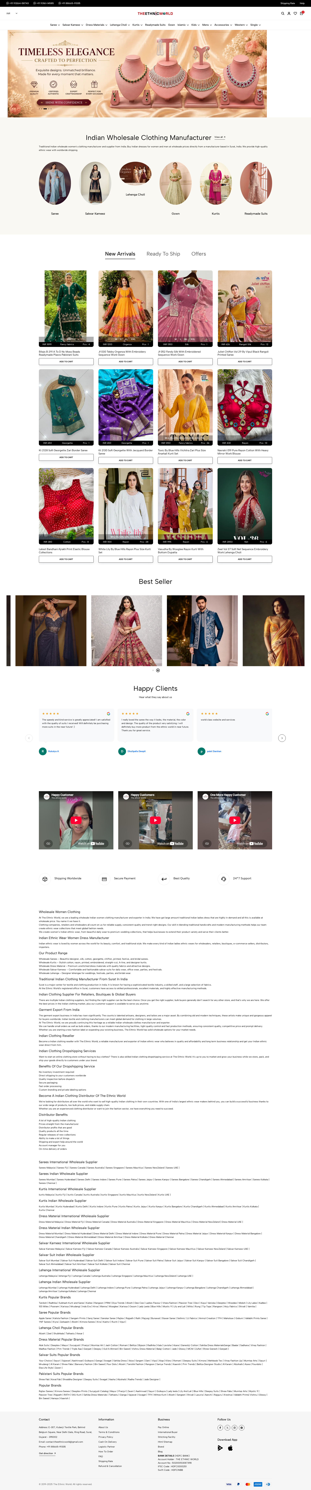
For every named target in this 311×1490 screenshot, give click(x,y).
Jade (174, 1349)
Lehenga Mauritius (143, 1276)
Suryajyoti (75, 1345)
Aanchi (208, 1394)
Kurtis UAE (163, 1194)
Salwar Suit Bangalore (217, 1260)
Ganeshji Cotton (189, 1345)
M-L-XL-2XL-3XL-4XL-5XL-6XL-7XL (185, 438)
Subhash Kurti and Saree (71, 1303)
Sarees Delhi (83, 1179)
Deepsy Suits (190, 1360)
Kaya (203, 1303)
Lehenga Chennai (87, 1291)
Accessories (221, 24)
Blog (160, 1451)
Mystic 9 (167, 1306)
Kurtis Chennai (46, 1210)
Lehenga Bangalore (195, 1287)
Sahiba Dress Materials (212, 1345)
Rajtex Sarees (46, 1391)
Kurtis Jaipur (140, 1206)
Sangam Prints (78, 1318)
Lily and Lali (179, 1306)
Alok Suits (44, 1345)
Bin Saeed (125, 1349)
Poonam (55, 1306)
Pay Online (163, 1427)
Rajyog (145, 1318)
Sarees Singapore (115, 1167)
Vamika (251, 1306)
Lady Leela (144, 1306)
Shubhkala (58, 1333)
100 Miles (44, 1306)
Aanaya (54, 1398)
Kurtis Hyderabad (65, 1206)
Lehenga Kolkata (67, 1291)
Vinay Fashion (258, 1345)
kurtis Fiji (61, 1194)
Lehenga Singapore (122, 1276)
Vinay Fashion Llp (233, 1360)
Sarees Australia (95, 1167)
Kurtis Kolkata (250, 1206)
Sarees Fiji (62, 1167)
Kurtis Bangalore (173, 1206)
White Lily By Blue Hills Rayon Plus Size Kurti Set (124, 551)
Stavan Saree (168, 1318)
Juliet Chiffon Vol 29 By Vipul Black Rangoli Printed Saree (243, 353)
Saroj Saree (93, 1318)
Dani (147, 1360)
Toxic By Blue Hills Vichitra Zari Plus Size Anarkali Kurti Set (182, 452)
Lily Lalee (252, 1303)
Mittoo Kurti (160, 1394)
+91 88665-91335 (56, 1446)
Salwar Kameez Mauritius (182, 1249)
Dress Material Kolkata (136, 1237)
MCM (190, 1349)
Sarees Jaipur (146, 1179)
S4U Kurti (77, 1394)
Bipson (141, 1345)
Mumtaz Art (97, 1345)
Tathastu (70, 1333)
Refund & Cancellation (110, 1466)
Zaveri (58, 1367)
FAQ (100, 1456)
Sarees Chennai (47, 1183)
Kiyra (55, 1322)
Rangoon (98, 1303)
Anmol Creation (207, 1318)
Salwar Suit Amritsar (75, 1264)
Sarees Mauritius (134, 1167)
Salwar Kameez (71, 24)
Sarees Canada (77, 1167)
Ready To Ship (163, 254)
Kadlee (262, 1303)
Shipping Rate (105, 1461)
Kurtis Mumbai (46, 1206)
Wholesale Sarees (48, 959)
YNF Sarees (45, 1322)
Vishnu (253, 1394)
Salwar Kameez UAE (237, 1249)
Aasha (112, 1379)
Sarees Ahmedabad (223, 1179)
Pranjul (85, 1345)
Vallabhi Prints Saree (255, 1318)
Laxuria (199, 1394)
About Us (103, 1427)
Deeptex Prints (79, 1391)
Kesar (79, 1333)
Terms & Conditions (109, 1432)
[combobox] (11, 13)
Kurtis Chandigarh (193, 1206)
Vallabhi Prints (241, 1394)
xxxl (199, 536)
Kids (194, 24)
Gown (171, 24)
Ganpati (88, 1349)
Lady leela (172, 1391)
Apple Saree (45, 1318)
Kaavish (177, 1364)
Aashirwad (77, 1360)
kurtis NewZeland (147, 1194)
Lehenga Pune (123, 1287)
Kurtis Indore (96, 1206)
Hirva (95, 1306)
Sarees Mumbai (47, 1179)
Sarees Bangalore (180, 1179)
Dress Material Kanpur (221, 1233)
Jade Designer (151, 1379)
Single (254, 24)
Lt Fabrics (192, 1318)
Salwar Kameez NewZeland (211, 1249)
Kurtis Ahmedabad (214, 1206)
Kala (159, 1345)
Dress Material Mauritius (178, 1222)
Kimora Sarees (87, 1322)
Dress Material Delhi (103, 1233)
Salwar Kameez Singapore (154, 1249)
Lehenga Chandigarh (218, 1287)
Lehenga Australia (101, 1276)
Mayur (65, 1345)
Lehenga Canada (81, 1276)
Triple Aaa (76, 1349)
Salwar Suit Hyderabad (72, 1260)
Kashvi (106, 1322)
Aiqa (161, 1360)
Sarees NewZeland (154, 1167)
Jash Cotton (111, 1345)
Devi (196, 1303)
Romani (124, 1345)
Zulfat (198, 1349)
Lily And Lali (185, 1391)
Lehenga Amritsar (48, 1291)
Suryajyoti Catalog (98, 1391)
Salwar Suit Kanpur (194, 1260)
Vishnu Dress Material (143, 1349)
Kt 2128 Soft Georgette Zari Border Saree (63, 450)
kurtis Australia (91, 1194)
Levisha (167, 1345)
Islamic (182, 24)
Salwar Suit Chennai (119, 1264)
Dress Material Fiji (74, 1222)
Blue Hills (156, 1306)
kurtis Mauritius (128, 1194)
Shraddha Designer (72, 1379)
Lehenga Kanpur (175, 1287)
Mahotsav (229, 1318)
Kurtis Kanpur (156, 1206)
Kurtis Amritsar (233, 1206)
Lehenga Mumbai (48, 1287)
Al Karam (55, 1364)
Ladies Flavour (153, 1303)
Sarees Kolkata (260, 1179)
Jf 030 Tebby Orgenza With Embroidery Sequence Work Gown (122, 353)
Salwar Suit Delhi (95, 1260)
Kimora (202, 1360)
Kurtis (135, 24)
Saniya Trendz (163, 1364)
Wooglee (113, 1306)
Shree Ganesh (210, 1349)
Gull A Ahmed (110, 1349)
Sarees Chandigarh (201, 1179)
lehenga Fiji (65, 1276)
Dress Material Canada (97, 1222)
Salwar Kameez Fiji (76, 1249)
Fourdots (256, 1364)
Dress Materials (95, 24)
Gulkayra (89, 1360)
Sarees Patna (130, 1179)
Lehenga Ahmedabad (241, 1287)
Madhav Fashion (47, 1349)
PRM (107, 1303)
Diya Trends (118, 1303)
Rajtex (120, 1318)
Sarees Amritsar (243, 1179)
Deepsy (97, 1349)
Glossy (182, 1349)
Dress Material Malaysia (51, 1222)
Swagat (107, 1360)
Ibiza (131, 1360)
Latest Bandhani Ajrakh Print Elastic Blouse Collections (64, 551)
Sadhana (244, 1345)
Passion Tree (185, 1303)
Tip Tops (206, 1306)
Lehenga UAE (185, 1276)
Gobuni (239, 1318)
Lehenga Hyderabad (69, 1287)
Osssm (133, 1306)
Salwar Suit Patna (154, 1260)
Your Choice (45, 1360)
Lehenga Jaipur (157, 1287)
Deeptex (221, 1303)
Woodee (232, 1303)
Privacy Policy (105, 1437)
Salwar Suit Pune (134, 1260)
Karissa (65, 1306)
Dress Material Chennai (162, 1237)
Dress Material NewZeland (206, 1222)
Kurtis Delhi (82, 1206)
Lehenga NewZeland (165, 1276)
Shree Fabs (67, 1364)
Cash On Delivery (107, 1442)
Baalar (235, 1345)
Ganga (227, 1345)
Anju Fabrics (230, 1306)
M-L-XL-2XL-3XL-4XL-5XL (125, 536)
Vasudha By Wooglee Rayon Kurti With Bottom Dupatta (180, 551)
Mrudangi (75, 1306)
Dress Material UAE (232, 1222)
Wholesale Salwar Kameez (52, 969)
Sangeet (181, 1394)
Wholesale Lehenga (49, 973)
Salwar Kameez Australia (126, 1249)
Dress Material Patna (173, 1233)
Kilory (168, 1360)
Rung (197, 1306)
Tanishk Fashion (135, 1364)
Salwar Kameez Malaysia (51, 1249)
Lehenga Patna (139, 1287)
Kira (99, 1322)
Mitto (190, 1306)
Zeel (49, 1333)
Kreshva (228, 1394)
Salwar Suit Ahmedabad (51, 1264)
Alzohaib (238, 1364)
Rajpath (130, 1318)
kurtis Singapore (109, 1194)
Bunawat (155, 1318)
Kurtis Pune (111, 1206)
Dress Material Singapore (150, 1222)
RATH (67, 1394)
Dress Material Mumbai (51, 1233)
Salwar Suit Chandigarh (242, 1260)
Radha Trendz (135, 1379)
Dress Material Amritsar (110, 1237)
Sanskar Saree (108, 1318)
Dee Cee (139, 1303)
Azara (176, 1345)
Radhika (53, 1303)
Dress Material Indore (127, 1233)
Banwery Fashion (83, 1364)
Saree (53, 24)
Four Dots (112, 1364)
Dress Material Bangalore (248, 1233)
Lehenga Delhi (88, 1287)
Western (240, 24)
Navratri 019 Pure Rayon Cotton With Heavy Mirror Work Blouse (243, 452)
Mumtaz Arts (250, 1360)
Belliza (133, 1345)
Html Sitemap (165, 1442)
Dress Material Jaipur (197, 1233)
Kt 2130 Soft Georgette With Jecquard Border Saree (125, 452)
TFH (219, 1318)
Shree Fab (44, 1379)
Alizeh (129, 1303)
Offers (198, 254)
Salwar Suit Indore (114, 1260)
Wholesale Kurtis (47, 962)
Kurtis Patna (125, 1206)
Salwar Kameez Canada (99, 1249)
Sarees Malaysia (47, 1167)
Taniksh (43, 1303)
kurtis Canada (75, 1194)
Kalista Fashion (61, 1318)
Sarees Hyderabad (66, 1179)
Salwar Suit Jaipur (174, 1260)
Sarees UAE (172, 1167)
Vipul (122, 1322)
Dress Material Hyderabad (78, 1233)
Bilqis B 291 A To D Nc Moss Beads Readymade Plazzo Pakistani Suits (59, 353)
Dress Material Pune (150, 1233)
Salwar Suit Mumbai (49, 1260)
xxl (69, 339)
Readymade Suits (155, 24)
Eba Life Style (46, 1367)
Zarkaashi (65, 1322)
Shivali (242, 1306)
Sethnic (181, 1318)
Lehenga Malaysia (48, 1276)
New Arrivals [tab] (120, 254)
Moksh (242, 1303)
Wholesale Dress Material (52, 966)
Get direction (46, 1453)
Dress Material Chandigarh (52, 1237)
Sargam (139, 1360)
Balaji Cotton (163, 1349)
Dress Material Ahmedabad (82, 1237)
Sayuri (57, 1360)
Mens (205, 24)
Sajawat (66, 1360)
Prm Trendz (63, 1349)
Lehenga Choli (118, 24)
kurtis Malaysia (46, 1194)
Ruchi (115, 1322)
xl (61, 339)
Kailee (89, 1303)
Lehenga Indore (106, 1287)
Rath (138, 1318)
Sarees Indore (99, 1179)
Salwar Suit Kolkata (97, 1264)
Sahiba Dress (120, 1360)
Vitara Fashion (169, 1303)
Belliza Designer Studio (209, 1364)
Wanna (103, 1306)
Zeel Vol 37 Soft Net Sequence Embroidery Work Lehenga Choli (243, 551)
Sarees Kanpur (162, 1179)
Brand (161, 1446)
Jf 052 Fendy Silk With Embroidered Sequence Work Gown (179, 353)
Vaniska (211, 1303)
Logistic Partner (106, 1446)
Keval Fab (56, 1379)
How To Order (105, 1451)
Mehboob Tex (215, 1360)
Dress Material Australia (123, 1222)
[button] (39, 108)
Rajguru (218, 1394)
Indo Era (86, 1306)
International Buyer (168, 1432)
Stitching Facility (166, 1437)
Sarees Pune (115, 1179)
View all (218, 137)
